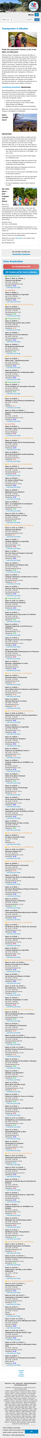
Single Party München (16, 1420)
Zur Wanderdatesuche (21, 266)
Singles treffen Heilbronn (27, 1408)
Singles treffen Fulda (30, 1417)
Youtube (21, 1374)
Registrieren (29, 19)
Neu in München (24, 1419)
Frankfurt (7, 1390)
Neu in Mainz (32, 1395)
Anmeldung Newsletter (11, 87)
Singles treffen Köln (16, 1416)
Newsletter (19, 238)
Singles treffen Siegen (27, 1416)
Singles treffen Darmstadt (14, 1405)
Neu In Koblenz (18, 1399)
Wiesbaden (8, 1395)
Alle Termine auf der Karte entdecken (21, 272)
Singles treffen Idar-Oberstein (12, 1419)
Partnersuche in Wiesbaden (18, 1395)
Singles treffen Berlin (21, 1422)
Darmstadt (18, 1396)
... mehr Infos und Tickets (12, 287)
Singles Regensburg (24, 1423)
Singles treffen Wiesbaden (23, 1404)
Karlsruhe (13, 1401)
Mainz (26, 1395)
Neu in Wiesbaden (31, 1393)
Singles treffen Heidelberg (29, 1402)
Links (13, 1383)
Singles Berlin (15, 1423)
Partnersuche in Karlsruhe (22, 1401)
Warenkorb (8, 19)
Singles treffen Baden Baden (21, 1407)
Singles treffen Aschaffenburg (22, 1410)
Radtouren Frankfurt (15, 1392)
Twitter (21, 1372)
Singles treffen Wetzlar (15, 1414)
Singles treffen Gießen (26, 1414)
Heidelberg (15, 1398)
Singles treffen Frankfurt (10, 1404)
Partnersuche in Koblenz (28, 1399)
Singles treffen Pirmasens (22, 1413)
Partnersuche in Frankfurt (25, 1390)
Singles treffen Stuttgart (15, 1408)
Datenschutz (19, 1383)
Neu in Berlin (13, 1422)
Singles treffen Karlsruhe (17, 1402)
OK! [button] (31, 1431)
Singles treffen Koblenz (26, 1405)
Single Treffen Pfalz (26, 1420)
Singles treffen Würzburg (19, 1417)
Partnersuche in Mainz (9, 1396)
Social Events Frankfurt (25, 1392)
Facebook (21, 1370)
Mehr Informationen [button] (18, 1435)
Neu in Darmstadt (25, 1396)
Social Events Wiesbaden (20, 1393)
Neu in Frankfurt (14, 1390)
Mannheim (8, 1402)
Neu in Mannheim (33, 1401)
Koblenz (12, 1399)
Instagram (21, 1376)
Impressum (8, 1383)
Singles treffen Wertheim (14, 1411)
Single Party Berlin (31, 1422)
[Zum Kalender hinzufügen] (24, 279)
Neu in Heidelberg (23, 1398)
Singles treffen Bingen (26, 1411)
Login (36, 19)
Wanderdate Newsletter (21, 254)
